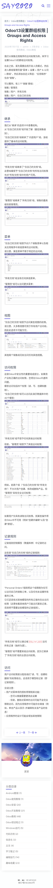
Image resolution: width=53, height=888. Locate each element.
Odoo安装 (11, 804)
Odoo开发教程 (13, 810)
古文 (8, 845)
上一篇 (21, 732)
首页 (6, 21)
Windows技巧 (13, 828)
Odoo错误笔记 (13, 822)
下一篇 (31, 732)
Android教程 (12, 793)
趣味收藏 (10, 863)
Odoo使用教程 (18, 21)
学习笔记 (10, 851)
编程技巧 (10, 857)
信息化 (9, 839)
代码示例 (10, 834)
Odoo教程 (31, 49)
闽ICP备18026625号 (26, 883)
